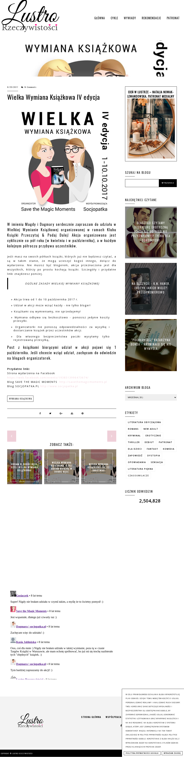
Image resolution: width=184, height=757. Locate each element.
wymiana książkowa (20, 398)
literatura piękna (140, 468)
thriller (134, 442)
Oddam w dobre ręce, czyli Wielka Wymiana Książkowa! (24, 467)
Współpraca (113, 716)
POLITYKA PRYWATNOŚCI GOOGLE (142, 753)
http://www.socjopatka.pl (59, 386)
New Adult (151, 428)
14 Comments (30, 87)
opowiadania (137, 462)
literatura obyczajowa (144, 422)
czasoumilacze (138, 475)
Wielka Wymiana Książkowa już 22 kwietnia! (99, 467)
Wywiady (130, 18)
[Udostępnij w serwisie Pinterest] (82, 413)
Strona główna (91, 716)
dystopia (153, 455)
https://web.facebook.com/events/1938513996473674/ (48, 377)
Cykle (114, 18)
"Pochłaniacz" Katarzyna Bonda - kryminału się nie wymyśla (151, 344)
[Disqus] (61, 541)
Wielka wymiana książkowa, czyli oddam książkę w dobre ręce (61, 467)
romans (133, 428)
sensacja (157, 462)
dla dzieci (135, 448)
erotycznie (153, 435)
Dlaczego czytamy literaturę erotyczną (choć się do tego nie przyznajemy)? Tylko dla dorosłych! (150, 231)
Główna (99, 18)
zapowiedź (135, 455)
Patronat (173, 18)
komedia (168, 448)
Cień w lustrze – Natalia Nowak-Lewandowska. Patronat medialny (150, 94)
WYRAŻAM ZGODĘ (172, 753)
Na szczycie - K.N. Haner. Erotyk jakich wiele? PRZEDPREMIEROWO (151, 287)
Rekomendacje (151, 18)
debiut (149, 442)
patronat (165, 442)
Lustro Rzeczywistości (22, 753)
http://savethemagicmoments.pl (83, 382)
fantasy (152, 448)
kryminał (134, 435)
